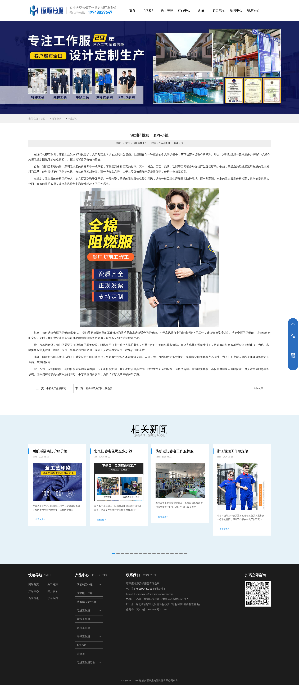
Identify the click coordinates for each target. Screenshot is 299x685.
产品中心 (184, 10)
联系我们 (253, 10)
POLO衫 (81, 645)
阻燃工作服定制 (86, 662)
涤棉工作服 (83, 627)
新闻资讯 (56, 118)
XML (165, 609)
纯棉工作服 (83, 619)
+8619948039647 (145, 588)
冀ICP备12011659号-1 (148, 609)
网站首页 (33, 584)
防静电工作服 (85, 593)
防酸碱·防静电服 (86, 602)
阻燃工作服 (83, 610)
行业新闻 (72, 118)
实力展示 (218, 10)
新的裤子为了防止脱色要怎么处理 (104, 388)
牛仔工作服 (83, 636)
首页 (132, 10)
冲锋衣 (81, 653)
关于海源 (167, 10)
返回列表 (258, 388)
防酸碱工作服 (85, 584)
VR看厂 (149, 10)
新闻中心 (236, 10)
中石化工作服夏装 (56, 388)
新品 (201, 10)
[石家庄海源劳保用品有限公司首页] (47, 10)
